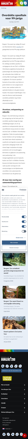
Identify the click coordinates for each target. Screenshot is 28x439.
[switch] (24, 221)
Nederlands (7, 428)
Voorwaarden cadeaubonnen (8, 420)
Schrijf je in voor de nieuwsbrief (10, 370)
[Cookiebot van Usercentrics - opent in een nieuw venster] (19, 190)
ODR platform (5, 425)
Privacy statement (6, 422)
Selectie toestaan (14, 247)
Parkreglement (5, 418)
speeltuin (19, 47)
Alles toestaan (14, 242)
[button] (25, 3)
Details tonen (19, 237)
